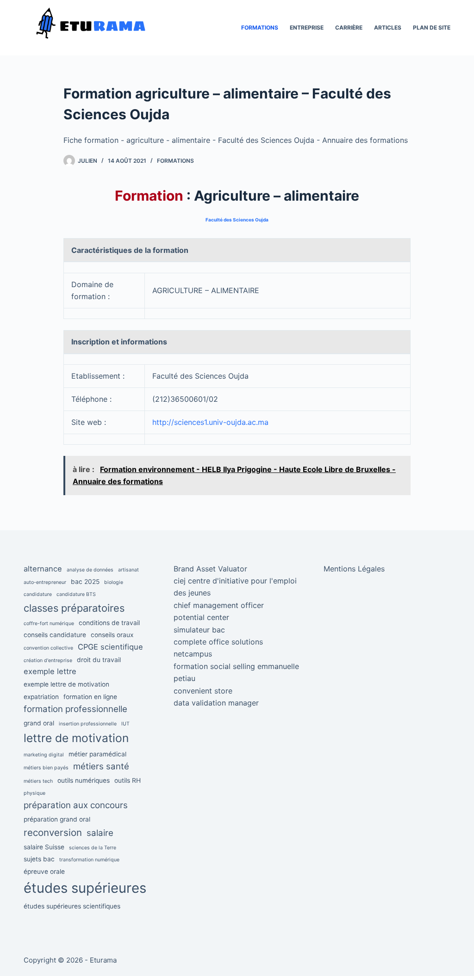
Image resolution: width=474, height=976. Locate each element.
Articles (387, 27)
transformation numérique (89, 860)
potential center (201, 617)
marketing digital (44, 755)
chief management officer (219, 605)
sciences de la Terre (92, 848)
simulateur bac (199, 629)
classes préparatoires (74, 608)
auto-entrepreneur (45, 582)
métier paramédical (97, 754)
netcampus (193, 653)
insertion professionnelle (88, 724)
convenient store (203, 690)
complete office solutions (218, 641)
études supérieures (85, 888)
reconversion (53, 832)
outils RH (127, 780)
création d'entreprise (48, 660)
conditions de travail (109, 622)
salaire (100, 833)
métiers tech (38, 781)
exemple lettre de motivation (66, 684)
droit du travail (99, 659)
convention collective (48, 648)
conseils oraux (112, 634)
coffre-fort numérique (49, 623)
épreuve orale (44, 871)
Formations (259, 27)
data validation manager (216, 702)
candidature (38, 594)
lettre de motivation (76, 738)
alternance (43, 568)
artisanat (128, 570)
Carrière (348, 27)
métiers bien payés (46, 768)
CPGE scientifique (110, 646)
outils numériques (83, 780)
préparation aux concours (76, 805)
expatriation (41, 696)
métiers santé (101, 766)
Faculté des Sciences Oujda (237, 219)
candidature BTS (76, 594)
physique (34, 793)
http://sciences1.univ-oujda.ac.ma (210, 422)
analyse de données (90, 570)
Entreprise (307, 27)
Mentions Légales (354, 568)
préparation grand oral (57, 819)
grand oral (39, 723)
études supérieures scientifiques (72, 906)
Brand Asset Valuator (210, 568)
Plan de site (431, 27)
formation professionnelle (75, 709)
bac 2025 (85, 581)
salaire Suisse (44, 847)
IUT (125, 724)
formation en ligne (90, 696)
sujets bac (39, 859)
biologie (113, 582)
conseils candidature (55, 634)
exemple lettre (50, 671)
